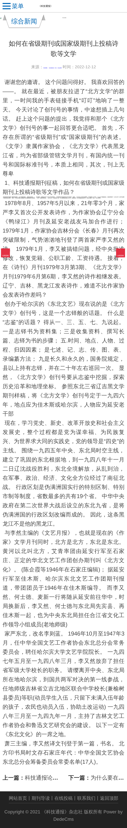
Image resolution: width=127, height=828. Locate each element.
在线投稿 (63, 798)
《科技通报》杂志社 (62, 811)
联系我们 (86, 798)
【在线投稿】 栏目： (53, 67)
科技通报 (45, 67)
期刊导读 (41, 798)
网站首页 (18, 798)
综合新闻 (60, 67)
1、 (9, 183)
